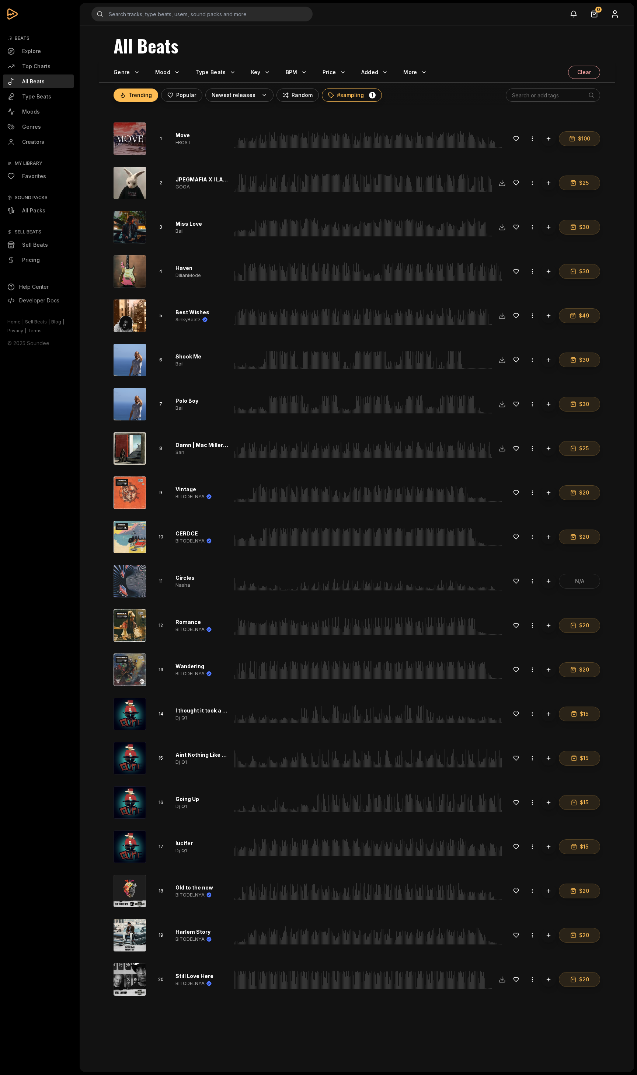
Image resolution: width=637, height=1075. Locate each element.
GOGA (182, 187)
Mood (162, 72)
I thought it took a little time (211, 710)
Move (182, 135)
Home (14, 322)
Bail (179, 231)
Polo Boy (186, 401)
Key (256, 72)
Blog (56, 322)
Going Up (187, 799)
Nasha (182, 585)
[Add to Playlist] (548, 138)
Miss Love (188, 224)
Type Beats (210, 72)
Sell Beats (36, 322)
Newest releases (233, 95)
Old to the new (194, 887)
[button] (372, 95)
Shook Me (188, 356)
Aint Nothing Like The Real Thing (218, 755)
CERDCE (186, 533)
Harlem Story (192, 932)
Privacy (15, 330)
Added (370, 72)
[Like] (516, 138)
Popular (186, 95)
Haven (183, 268)
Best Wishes (192, 312)
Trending (140, 95)
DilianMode (188, 275)
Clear (584, 72)
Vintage (185, 489)
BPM (291, 72)
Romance (188, 622)
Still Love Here (194, 976)
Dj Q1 (181, 718)
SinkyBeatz (188, 319)
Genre (122, 72)
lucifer (184, 843)
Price (329, 72)
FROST (183, 142)
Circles (185, 578)
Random (302, 95)
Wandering (189, 666)
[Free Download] (502, 183)
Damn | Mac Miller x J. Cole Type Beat (224, 445)
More (410, 72)
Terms (35, 330)
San (179, 452)
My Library (28, 163)
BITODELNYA (190, 496)
